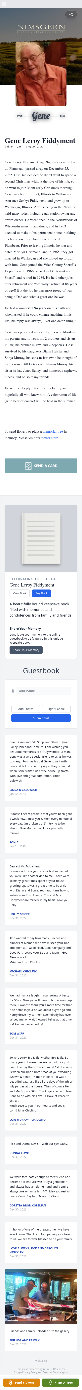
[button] (41, 1296)
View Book (19, 593)
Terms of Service (52, 1372)
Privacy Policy (29, 1372)
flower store (49, 437)
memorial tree (53, 431)
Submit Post (41, 718)
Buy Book (41, 593)
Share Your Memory (26, 650)
